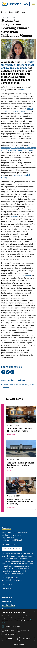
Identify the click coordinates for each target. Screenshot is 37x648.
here (22, 89)
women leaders (25, 275)
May (23, 12)
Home (3, 12)
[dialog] (18, 628)
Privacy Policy (7, 584)
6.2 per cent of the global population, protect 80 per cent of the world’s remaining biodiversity (18, 147)
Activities (8, 605)
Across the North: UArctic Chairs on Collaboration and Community (20, 501)
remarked (14, 216)
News (11, 12)
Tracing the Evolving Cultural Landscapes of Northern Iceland (20, 465)
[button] (18, 644)
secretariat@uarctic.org (12, 549)
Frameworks (17, 580)
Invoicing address (8, 544)
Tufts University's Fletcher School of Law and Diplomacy (17, 64)
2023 (17, 12)
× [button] (34, 611)
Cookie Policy (7, 588)
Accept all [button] (9, 639)
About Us (7, 597)
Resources (8, 609)
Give (25, 3)
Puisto (15, 577)
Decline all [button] (27, 639)
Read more (11, 434)
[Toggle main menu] (33, 4)
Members (6, 601)
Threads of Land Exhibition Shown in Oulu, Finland (19, 429)
